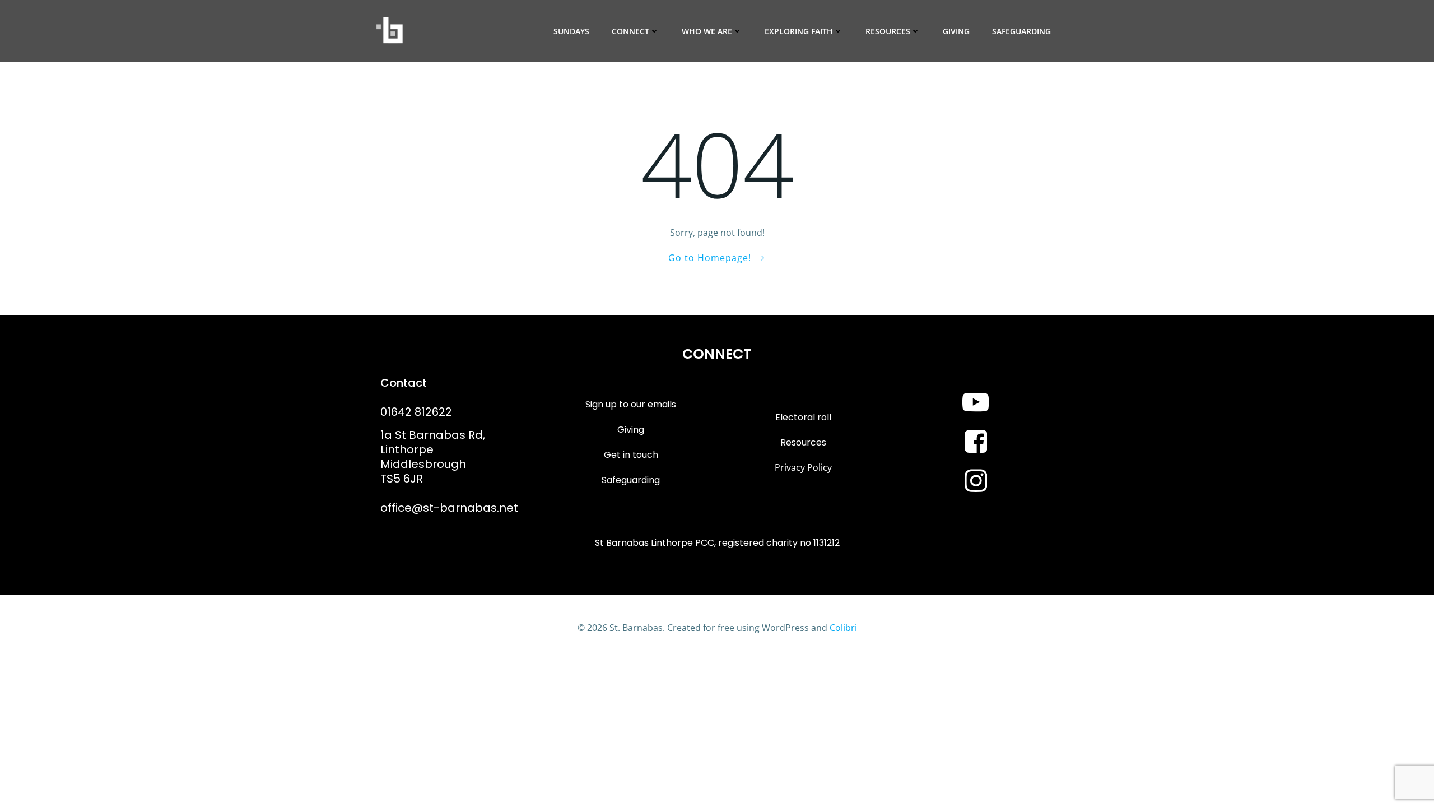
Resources (887, 31)
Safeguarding (1021, 31)
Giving (956, 31)
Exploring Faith (799, 31)
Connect (630, 31)
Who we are (707, 31)
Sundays (571, 31)
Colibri (843, 628)
